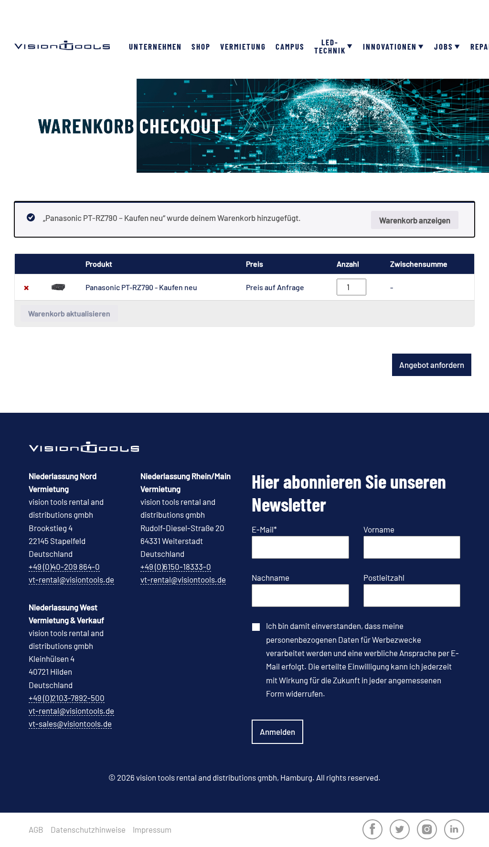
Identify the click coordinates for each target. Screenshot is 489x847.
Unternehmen (155, 46)
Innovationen (390, 46)
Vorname (378, 529)
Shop (201, 46)
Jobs (443, 46)
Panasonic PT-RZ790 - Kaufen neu (141, 287)
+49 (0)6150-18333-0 (175, 566)
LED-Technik (330, 46)
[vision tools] (62, 28)
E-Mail (264, 529)
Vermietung (243, 46)
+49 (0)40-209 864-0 (64, 566)
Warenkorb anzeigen (414, 220)
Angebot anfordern (431, 364)
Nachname (270, 577)
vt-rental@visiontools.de (71, 579)
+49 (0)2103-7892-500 (67, 697)
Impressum (152, 830)
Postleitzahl (383, 577)
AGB (36, 830)
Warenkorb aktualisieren (69, 313)
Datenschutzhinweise (88, 830)
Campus (290, 46)
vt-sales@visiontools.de (70, 723)
